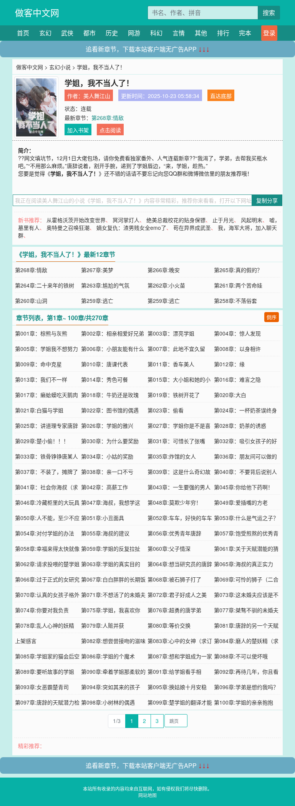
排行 (223, 32)
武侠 (67, 32)
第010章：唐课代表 (104, 364)
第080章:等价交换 (169, 625)
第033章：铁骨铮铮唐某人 (46, 456)
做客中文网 (37, 12)
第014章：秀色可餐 (104, 379)
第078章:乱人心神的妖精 (44, 625)
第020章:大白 (230, 395)
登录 (269, 32)
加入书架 (78, 130)
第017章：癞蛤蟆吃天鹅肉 (46, 395)
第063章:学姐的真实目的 (110, 564)
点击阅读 (110, 130)
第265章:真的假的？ (238, 270)
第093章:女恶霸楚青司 (42, 687)
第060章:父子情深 (169, 548)
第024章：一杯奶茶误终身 (245, 410)
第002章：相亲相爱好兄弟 (112, 333)
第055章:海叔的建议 (105, 533)
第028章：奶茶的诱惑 (240, 425)
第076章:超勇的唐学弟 (174, 610)
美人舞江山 (96, 96)
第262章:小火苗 (166, 285)
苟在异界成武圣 (192, 227)
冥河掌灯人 (126, 220)
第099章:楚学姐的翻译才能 (180, 702)
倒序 (272, 317)
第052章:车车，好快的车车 (180, 518)
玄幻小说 (60, 67)
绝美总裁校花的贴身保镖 (176, 220)
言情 (178, 32)
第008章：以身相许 (237, 348)
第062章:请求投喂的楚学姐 (47, 564)
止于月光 (223, 220)
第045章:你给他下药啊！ (243, 487)
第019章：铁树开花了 (174, 395)
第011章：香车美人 (171, 364)
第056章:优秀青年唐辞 (174, 533)
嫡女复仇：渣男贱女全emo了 (131, 227)
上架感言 (25, 641)
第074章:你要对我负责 (42, 610)
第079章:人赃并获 (102, 625)
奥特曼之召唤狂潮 (67, 227)
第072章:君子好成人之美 (177, 594)
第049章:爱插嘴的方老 (241, 502)
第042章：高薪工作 (104, 487)
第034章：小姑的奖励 (107, 456)
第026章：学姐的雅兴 (107, 425)
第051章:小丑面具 (102, 518)
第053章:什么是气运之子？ (246, 518)
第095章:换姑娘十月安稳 (177, 687)
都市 (89, 32)
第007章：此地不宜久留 (176, 348)
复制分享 (267, 200)
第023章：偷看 (166, 410)
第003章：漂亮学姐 (171, 333)
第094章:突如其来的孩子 (110, 687)
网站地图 (147, 795)
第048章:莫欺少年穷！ (174, 502)
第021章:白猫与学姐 (39, 410)
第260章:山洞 (31, 300)
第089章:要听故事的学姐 (44, 671)
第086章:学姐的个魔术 (108, 656)
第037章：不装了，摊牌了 (46, 471)
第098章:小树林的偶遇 (108, 702)
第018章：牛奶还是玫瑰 (110, 395)
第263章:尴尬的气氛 (105, 285)
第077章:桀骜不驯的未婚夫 (246, 610)
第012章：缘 (229, 364)
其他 (201, 32)
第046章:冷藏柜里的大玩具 (47, 502)
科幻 (156, 32)
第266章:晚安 (164, 270)
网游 (134, 32)
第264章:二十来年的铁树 (44, 285)
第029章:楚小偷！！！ (42, 441)
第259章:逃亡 (97, 300)
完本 (245, 32)
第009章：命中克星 (38, 364)
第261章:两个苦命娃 (238, 285)
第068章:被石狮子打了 (174, 579)
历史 (112, 32)
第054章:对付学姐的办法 (44, 533)
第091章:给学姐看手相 (174, 671)
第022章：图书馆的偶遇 (110, 410)
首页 (23, 32)
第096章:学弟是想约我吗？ (246, 687)
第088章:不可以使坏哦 (241, 656)
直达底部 (221, 96)
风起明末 (251, 220)
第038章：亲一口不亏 (107, 471)
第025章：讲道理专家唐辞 (46, 425)
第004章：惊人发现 (237, 333)
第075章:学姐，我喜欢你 (110, 610)
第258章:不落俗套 (235, 300)
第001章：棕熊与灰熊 (41, 333)
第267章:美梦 (97, 270)
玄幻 (45, 32)
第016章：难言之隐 (237, 379)
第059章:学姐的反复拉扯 (110, 548)
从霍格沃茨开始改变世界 (76, 220)
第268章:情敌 (107, 117)
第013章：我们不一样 (41, 379)
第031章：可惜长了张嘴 (176, 441)
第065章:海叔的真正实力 (243, 564)
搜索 (269, 12)
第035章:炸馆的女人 (172, 456)
